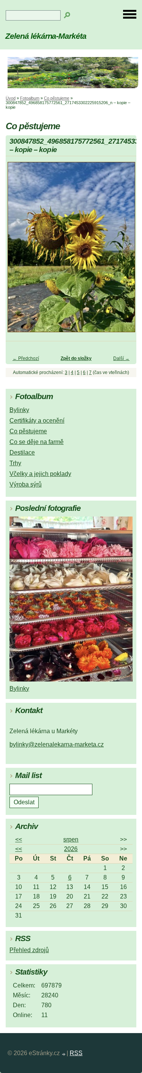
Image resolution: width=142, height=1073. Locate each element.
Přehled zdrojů (29, 950)
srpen (70, 839)
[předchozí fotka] (18, 250)
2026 (71, 849)
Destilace (22, 452)
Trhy (15, 463)
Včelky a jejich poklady (40, 474)
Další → (121, 358)
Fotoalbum (29, 98)
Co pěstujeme (56, 98)
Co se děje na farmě (36, 442)
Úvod (11, 98)
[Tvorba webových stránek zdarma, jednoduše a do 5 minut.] (64, 1054)
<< (18, 839)
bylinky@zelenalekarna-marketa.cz (56, 744)
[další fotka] (124, 250)
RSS (76, 1053)
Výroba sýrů (25, 484)
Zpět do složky (76, 358)
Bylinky (19, 410)
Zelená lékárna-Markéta (45, 36)
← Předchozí (25, 358)
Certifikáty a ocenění (36, 420)
